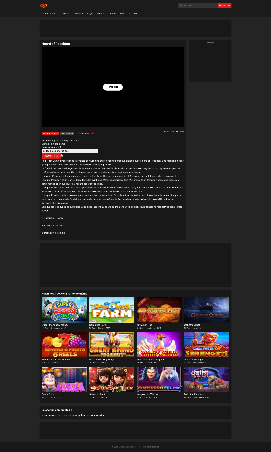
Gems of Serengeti (194, 359)
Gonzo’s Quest (192, 324)
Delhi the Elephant (194, 394)
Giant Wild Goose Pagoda (150, 359)
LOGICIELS (65, 13)
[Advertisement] (135, 28)
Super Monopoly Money (55, 324)
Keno (122, 13)
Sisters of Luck (97, 394)
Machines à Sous (48, 13)
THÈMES (79, 13)
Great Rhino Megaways (101, 359)
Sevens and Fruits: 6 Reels (56, 359)
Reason (51, 147)
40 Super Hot (144, 324)
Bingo (90, 13)
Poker (113, 13)
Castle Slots (48, 394)
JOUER (113, 87)
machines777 (67, 133)
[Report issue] (92, 133)
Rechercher (224, 5)
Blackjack (101, 13)
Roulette (133, 13)
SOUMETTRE (51, 156)
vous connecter (63, 415)
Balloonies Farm (98, 324)
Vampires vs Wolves (147, 394)
